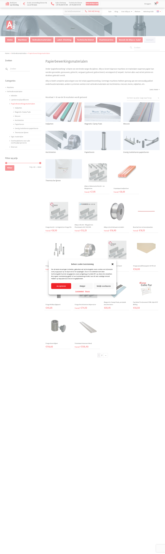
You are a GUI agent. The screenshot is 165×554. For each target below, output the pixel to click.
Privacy (87, 291)
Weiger (82, 286)
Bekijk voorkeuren (104, 286)
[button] (112, 264)
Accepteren (61, 286)
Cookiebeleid (79, 291)
